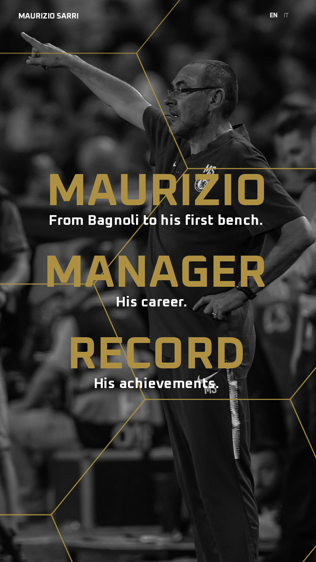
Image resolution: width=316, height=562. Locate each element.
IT (286, 15)
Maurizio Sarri (48, 16)
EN (274, 15)
